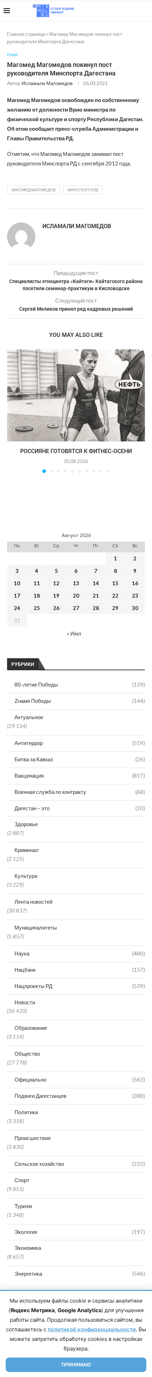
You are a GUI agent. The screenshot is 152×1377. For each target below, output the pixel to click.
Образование (30, 1028)
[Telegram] (127, 10)
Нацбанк (79, 969)
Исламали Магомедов (47, 83)
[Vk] (119, 10)
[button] (13, 411)
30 (135, 608)
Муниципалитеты (35, 927)
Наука (79, 953)
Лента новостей (33, 901)
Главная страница (26, 34)
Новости (24, 1002)
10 (17, 583)
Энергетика (79, 1273)
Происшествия (32, 1138)
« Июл (74, 633)
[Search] (144, 10)
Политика (26, 1112)
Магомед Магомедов (33, 189)
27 (76, 608)
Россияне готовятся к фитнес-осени (76, 451)
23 (135, 595)
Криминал (26, 850)
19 (56, 595)
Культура (25, 876)
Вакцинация (79, 775)
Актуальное (28, 717)
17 (17, 595)
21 (96, 595)
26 (56, 608)
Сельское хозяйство (79, 1164)
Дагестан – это (79, 808)
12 (56, 583)
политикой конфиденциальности (92, 1329)
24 (17, 608)
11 (37, 583)
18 (37, 595)
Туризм (23, 1206)
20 (76, 595)
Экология (79, 1232)
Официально (79, 1079)
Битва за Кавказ (79, 759)
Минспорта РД (83, 189)
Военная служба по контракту (79, 792)
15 (115, 583)
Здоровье (26, 824)
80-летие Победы (79, 684)
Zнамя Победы (79, 701)
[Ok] (134, 10)
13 (76, 583)
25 (37, 608)
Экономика (27, 1248)
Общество (27, 1053)
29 (115, 608)
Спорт (21, 1180)
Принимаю (76, 1364)
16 (135, 583)
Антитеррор (79, 743)
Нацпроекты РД (79, 986)
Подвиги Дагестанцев (79, 1096)
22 (115, 595)
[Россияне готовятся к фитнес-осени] (76, 395)
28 (96, 608)
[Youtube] (112, 10)
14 (96, 583)
